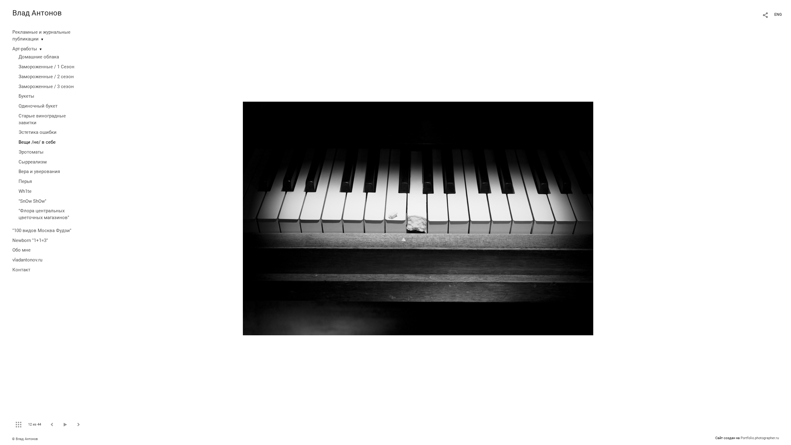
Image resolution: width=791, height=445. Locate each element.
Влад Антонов (37, 13)
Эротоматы (31, 152)
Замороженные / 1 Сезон (46, 67)
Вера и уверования (39, 171)
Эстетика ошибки (38, 132)
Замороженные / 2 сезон (46, 76)
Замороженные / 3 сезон (46, 86)
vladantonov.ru (27, 260)
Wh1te (25, 191)
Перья (25, 181)
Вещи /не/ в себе (37, 142)
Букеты (26, 96)
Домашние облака (39, 57)
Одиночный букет (38, 106)
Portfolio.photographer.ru (760, 438)
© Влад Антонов (25, 439)
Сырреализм (33, 162)
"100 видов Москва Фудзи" (41, 230)
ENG (778, 14)
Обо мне (21, 250)
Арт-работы (24, 49)
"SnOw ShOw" (32, 201)
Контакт (21, 270)
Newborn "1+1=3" (30, 240)
